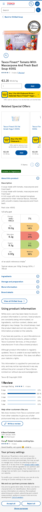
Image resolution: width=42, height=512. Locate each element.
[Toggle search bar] (31, 3)
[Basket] (37, 3)
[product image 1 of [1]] (21, 40)
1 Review (21, 72)
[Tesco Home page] (11, 4)
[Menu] (3, 3)
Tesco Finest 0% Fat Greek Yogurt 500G (11, 127)
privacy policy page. (31, 464)
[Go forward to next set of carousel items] (37, 165)
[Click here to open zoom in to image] (6, 55)
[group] (15, 135)
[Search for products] (38, 10)
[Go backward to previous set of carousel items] (32, 165)
